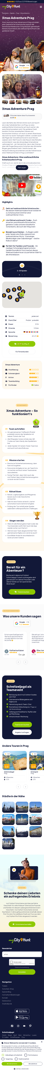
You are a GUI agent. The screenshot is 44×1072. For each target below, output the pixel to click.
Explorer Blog (6, 992)
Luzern (34, 1035)
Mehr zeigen (22, 167)
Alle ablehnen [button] (33, 1063)
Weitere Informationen (33, 1051)
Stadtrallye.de (7, 1004)
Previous (18, 662)
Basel (10, 1035)
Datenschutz (6, 1001)
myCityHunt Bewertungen (11, 995)
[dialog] (22, 1056)
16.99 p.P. (23, 344)
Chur (23, 1037)
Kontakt (5, 998)
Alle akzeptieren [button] (12, 1063)
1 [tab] (19, 274)
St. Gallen (5, 1037)
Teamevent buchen (22, 725)
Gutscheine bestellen (23, 924)
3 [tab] (25, 274)
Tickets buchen (23, 592)
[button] (22, 1069)
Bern (20, 1035)
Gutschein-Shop (8, 989)
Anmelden (22, 972)
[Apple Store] (22, 1011)
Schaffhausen (15, 1037)
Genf (15, 1035)
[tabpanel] (22, 267)
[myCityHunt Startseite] (13, 7)
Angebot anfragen (22, 732)
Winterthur (26, 1035)
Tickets (4, 986)
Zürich (4, 1035)
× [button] (41, 1042)
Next (25, 662)
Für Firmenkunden (22, 352)
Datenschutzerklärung (22, 967)
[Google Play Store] (22, 1017)
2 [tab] (22, 274)
